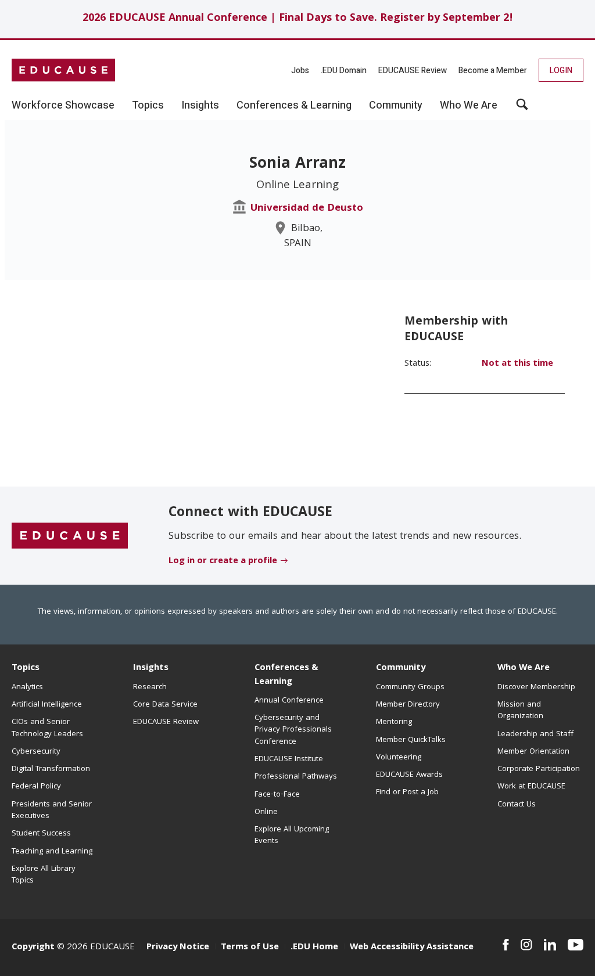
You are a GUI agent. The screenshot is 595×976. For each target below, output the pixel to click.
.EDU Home (314, 947)
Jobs (300, 70)
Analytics (27, 687)
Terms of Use (250, 947)
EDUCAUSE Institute (289, 759)
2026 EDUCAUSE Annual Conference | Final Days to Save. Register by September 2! (298, 19)
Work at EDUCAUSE (531, 786)
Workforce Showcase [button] (63, 105)
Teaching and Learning (52, 851)
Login (561, 70)
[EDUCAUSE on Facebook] (506, 945)
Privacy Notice (177, 947)
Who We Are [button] (468, 105)
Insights (151, 668)
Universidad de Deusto (306, 208)
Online (266, 812)
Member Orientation (533, 751)
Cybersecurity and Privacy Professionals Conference (293, 730)
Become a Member (492, 70)
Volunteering (398, 757)
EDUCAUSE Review (412, 70)
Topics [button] (148, 105)
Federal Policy (36, 786)
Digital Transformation (51, 769)
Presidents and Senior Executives (52, 810)
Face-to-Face (277, 794)
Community (400, 668)
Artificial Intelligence (47, 704)
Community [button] (395, 105)
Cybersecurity (36, 751)
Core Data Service (165, 704)
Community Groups (410, 687)
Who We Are (523, 668)
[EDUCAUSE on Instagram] (526, 945)
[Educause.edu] (70, 535)
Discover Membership (536, 687)
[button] (522, 108)
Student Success (41, 833)
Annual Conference (289, 700)
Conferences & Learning (286, 675)
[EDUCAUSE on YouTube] (575, 945)
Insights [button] (200, 105)
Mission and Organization (520, 710)
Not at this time (517, 364)
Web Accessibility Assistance (412, 947)
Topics (26, 668)
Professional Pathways (296, 776)
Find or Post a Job (407, 792)
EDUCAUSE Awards (409, 775)
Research (150, 687)
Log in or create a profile (223, 561)
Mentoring (394, 722)
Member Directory (408, 704)
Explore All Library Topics (44, 875)
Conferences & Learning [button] (294, 105)
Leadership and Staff (535, 734)
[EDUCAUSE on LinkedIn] (550, 945)
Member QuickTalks (411, 740)
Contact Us (516, 804)
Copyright (33, 947)
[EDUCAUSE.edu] (63, 70)
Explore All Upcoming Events (292, 835)
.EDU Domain (344, 70)
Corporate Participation (538, 769)
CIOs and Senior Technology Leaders (47, 728)
